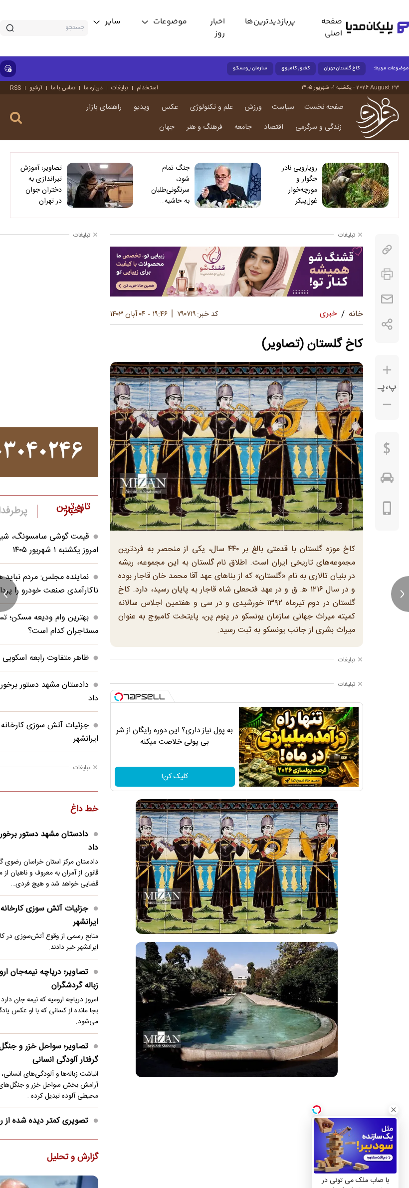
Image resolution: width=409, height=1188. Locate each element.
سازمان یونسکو (250, 68)
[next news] (400, 594)
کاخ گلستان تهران (342, 68)
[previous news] (9, 594)
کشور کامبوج (295, 68)
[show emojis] (8, 68)
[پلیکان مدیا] (377, 28)
